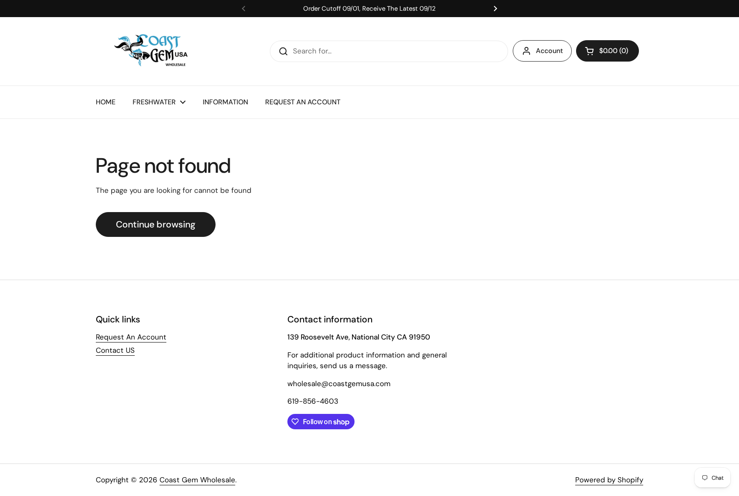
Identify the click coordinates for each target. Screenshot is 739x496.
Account (549, 50)
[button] (607, 51)
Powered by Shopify (609, 479)
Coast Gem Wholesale (197, 479)
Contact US (115, 350)
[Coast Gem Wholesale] (157, 51)
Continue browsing (155, 224)
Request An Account (131, 337)
